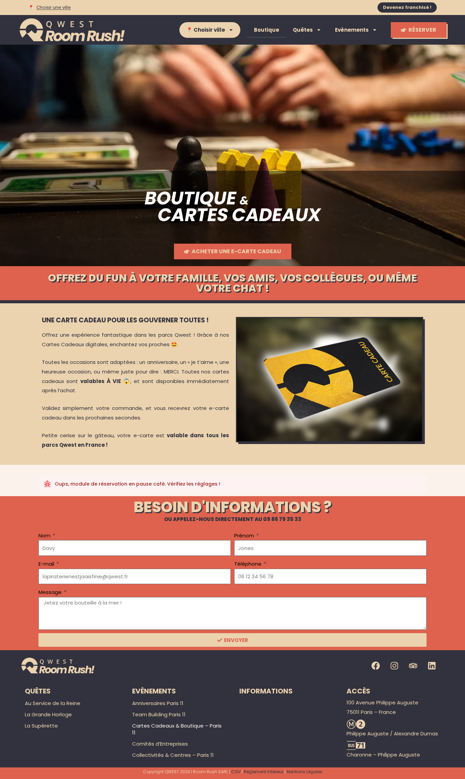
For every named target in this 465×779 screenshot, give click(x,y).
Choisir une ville (53, 7)
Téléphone (248, 563)
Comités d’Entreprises (160, 743)
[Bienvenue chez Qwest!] (73, 29)
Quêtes (303, 29)
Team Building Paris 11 (159, 714)
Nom (45, 535)
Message (50, 592)
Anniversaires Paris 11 (157, 703)
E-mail (46, 563)
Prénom (244, 535)
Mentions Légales (304, 772)
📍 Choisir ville (205, 29)
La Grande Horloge (48, 714)
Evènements (352, 29)
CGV (236, 772)
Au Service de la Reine (52, 703)
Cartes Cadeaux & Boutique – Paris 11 (177, 729)
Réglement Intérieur (264, 772)
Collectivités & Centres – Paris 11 (173, 755)
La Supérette (41, 725)
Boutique (266, 29)
